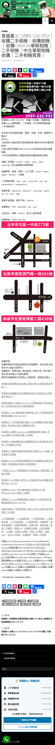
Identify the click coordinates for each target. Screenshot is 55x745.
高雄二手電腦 (36, 531)
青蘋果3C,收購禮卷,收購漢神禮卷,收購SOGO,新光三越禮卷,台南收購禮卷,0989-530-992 (26, 618)
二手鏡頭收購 (31, 522)
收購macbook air (16, 563)
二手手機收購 (16, 522)
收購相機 (37, 604)
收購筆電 (44, 522)
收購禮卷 (5, 213)
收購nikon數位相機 (36, 544)
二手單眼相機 (37, 518)
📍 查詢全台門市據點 (27, 720)
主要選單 (52, 21)
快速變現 (4, 31)
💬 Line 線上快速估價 (27, 727)
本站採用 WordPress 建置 (10, 742)
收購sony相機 (21, 531)
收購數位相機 (30, 528)
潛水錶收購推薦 (9, 658)
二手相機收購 (7, 518)
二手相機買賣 (22, 518)
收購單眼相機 (20, 525)
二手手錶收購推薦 (7, 653)
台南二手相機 (13, 535)
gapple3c (20, 60)
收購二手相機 (39, 535)
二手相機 (22, 601)
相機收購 (44, 525)
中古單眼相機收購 (9, 601)
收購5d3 (18, 528)
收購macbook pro (32, 563)
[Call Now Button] (6, 739)
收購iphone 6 (28, 560)
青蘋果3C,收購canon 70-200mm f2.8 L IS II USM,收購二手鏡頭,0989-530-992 (26, 631)
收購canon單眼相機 (11, 604)
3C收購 (9, 531)
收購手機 (33, 525)
